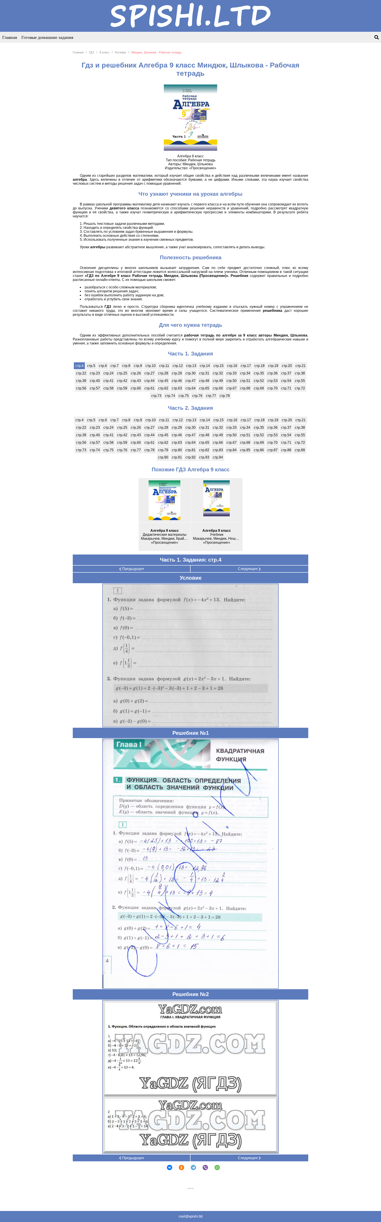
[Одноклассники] (178, 1167)
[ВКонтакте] (166, 1167)
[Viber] (202, 1167)
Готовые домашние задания (47, 37)
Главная (9, 37)
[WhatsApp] (214, 1167)
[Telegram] (190, 1167)
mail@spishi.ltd (191, 1216)
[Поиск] (376, 37)
